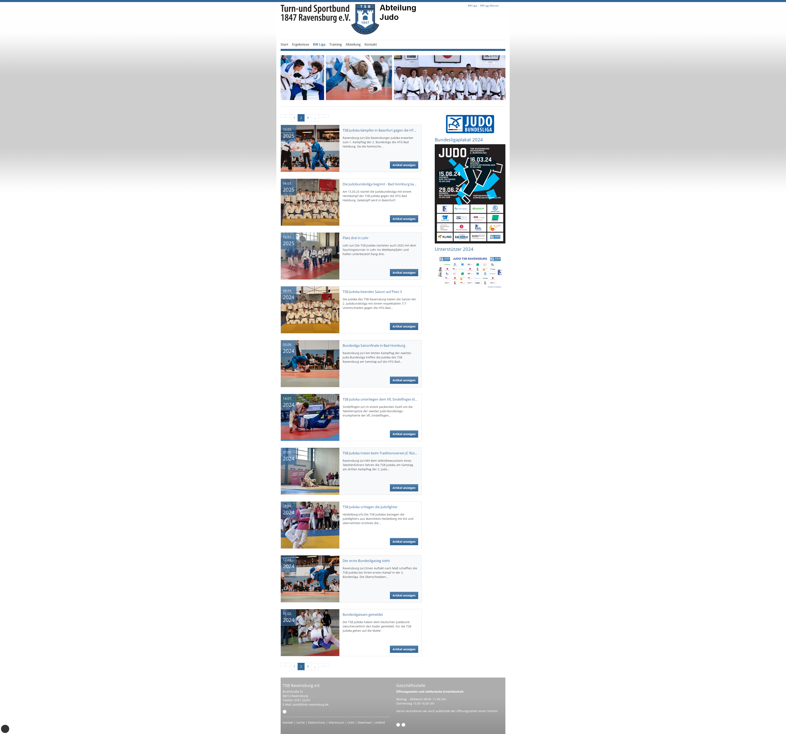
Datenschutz (316, 722)
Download (364, 722)
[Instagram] (403, 725)
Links (350, 722)
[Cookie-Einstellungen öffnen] (5, 729)
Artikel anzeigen (404, 165)
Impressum (336, 722)
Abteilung (353, 44)
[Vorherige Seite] (288, 116)
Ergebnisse (300, 44)
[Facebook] (398, 725)
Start (284, 44)
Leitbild (380, 722)
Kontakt (371, 44)
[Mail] (284, 712)
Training (335, 44)
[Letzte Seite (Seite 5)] (326, 116)
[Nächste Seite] (321, 116)
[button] (300, 49)
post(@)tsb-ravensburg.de (311, 704)
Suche (300, 722)
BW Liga (319, 44)
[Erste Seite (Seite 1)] (283, 116)
